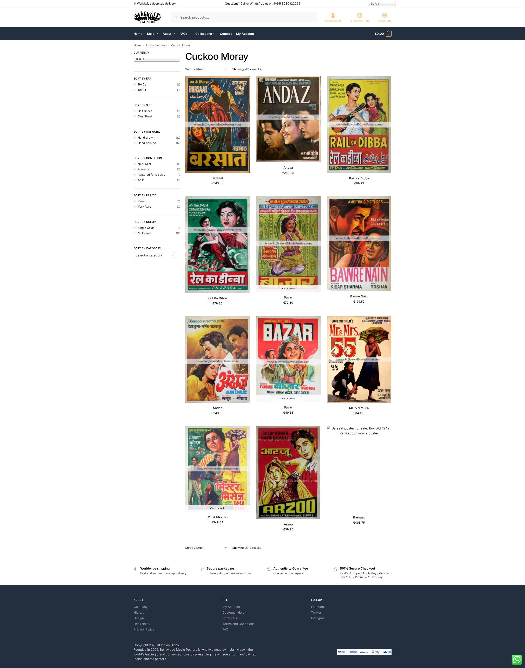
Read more (288, 311)
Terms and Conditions (238, 624)
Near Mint (144, 164)
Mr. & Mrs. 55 (359, 408)
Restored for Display (151, 174)
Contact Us (230, 618)
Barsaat (217, 178)
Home (138, 45)
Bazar (288, 297)
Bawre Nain (359, 296)
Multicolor (144, 233)
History (139, 612)
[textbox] (154, 255)
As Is (141, 180)
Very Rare (144, 206)
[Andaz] (288, 119)
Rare (141, 201)
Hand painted (147, 143)
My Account (333, 21)
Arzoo (288, 524)
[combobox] (154, 255)
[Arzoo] (288, 472)
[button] (383, 34)
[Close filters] (181, 53)
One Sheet (145, 116)
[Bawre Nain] (359, 243)
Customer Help (360, 21)
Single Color (146, 227)
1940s (142, 84)
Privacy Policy (144, 629)
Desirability (142, 624)
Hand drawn (146, 137)
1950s (142, 89)
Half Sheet (145, 111)
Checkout (384, 21)
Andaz (288, 168)
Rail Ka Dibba (359, 178)
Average (143, 169)
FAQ (225, 629)
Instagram (318, 618)
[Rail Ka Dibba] (359, 124)
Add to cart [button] (217, 191)
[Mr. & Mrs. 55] (359, 359)
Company (140, 607)
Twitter (316, 612)
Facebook (318, 607)
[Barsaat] (217, 124)
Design (139, 618)
